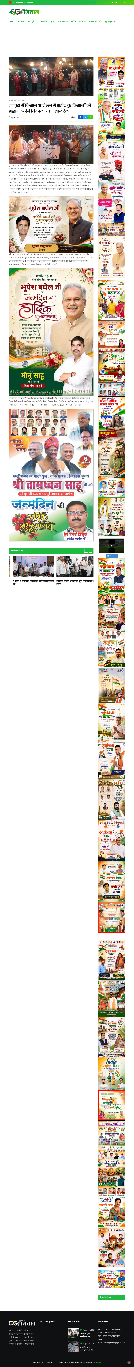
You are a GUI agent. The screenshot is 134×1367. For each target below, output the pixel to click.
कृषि (52, 22)
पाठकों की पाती (95, 22)
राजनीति (43, 22)
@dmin (16, 117)
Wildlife (82, 22)
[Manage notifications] (129, 1362)
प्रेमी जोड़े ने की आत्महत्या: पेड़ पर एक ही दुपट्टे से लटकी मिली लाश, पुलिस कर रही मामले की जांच (56, 3)
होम (11, 22)
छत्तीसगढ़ (20, 22)
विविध (73, 22)
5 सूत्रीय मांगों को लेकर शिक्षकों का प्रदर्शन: (72, 581)
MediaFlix (97, 1362)
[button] (86, 551)
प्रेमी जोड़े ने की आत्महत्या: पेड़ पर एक (26, 581)
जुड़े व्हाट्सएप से (111, 22)
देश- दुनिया (32, 22)
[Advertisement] (67, 41)
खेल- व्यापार (63, 22)
